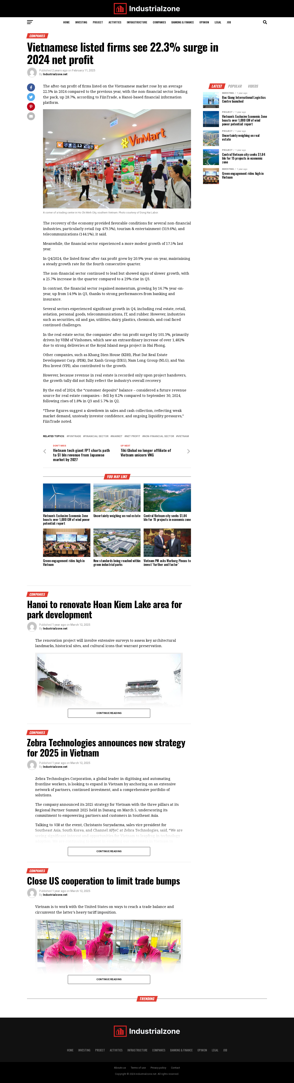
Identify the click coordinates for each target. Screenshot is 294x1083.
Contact (175, 1067)
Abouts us (120, 1067)
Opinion (204, 22)
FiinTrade (74, 436)
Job (229, 22)
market (117, 436)
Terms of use (138, 1067)
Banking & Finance (182, 22)
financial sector (96, 436)
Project (98, 22)
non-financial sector (159, 436)
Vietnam (183, 436)
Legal (218, 22)
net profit (133, 436)
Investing (81, 22)
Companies (159, 22)
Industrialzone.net (55, 74)
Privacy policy (158, 1067)
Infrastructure (137, 22)
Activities (115, 22)
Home (66, 22)
